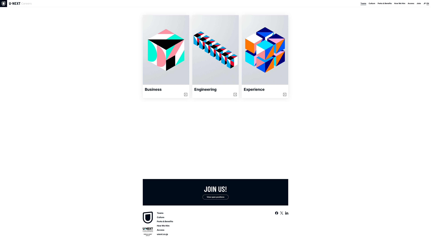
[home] (16, 3)
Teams (160, 213)
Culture (160, 217)
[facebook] (276, 213)
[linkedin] (286, 213)
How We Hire (163, 226)
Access (160, 230)
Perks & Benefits (165, 221)
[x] (281, 213)
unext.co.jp (162, 234)
